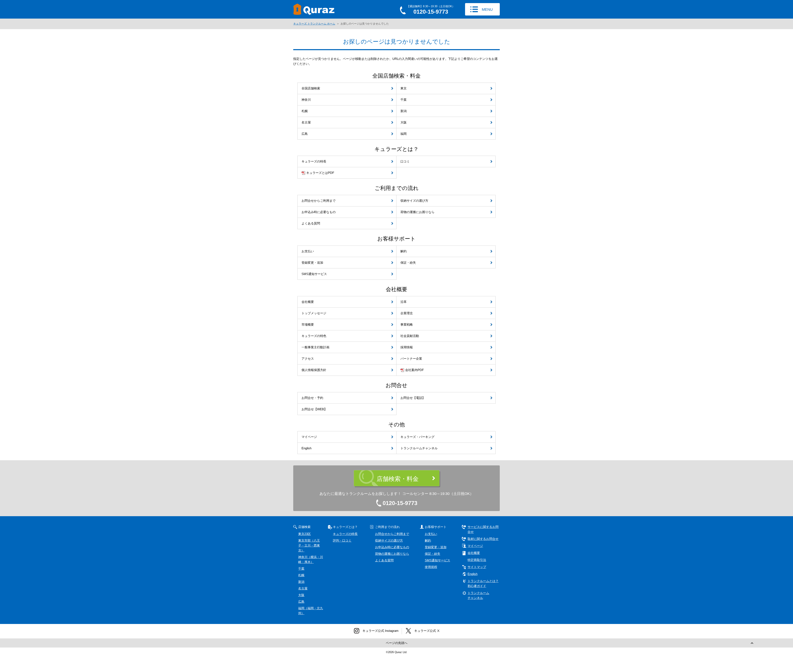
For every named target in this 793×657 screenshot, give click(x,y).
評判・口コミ (342, 540)
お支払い (431, 534)
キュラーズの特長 (345, 534)
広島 (301, 601)
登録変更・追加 (435, 547)
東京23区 (304, 534)
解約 (428, 540)
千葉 (301, 568)
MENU (487, 9)
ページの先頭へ (396, 643)
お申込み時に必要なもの (392, 547)
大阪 (301, 595)
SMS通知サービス (437, 560)
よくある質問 (384, 560)
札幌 (301, 575)
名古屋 (302, 588)
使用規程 (431, 567)
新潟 (301, 581)
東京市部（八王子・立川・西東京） (309, 545)
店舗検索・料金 (398, 479)
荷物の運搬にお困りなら (392, 553)
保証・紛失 (432, 553)
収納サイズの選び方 (389, 540)
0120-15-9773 (400, 503)
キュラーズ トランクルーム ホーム (314, 23)
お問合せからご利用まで (392, 534)
